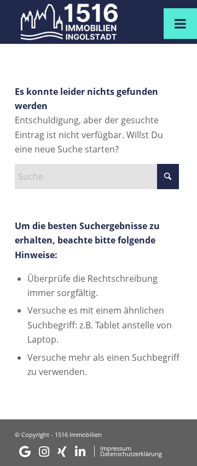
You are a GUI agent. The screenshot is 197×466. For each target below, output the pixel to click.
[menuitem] (52, 452)
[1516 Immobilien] (82, 22)
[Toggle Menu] (180, 23)
